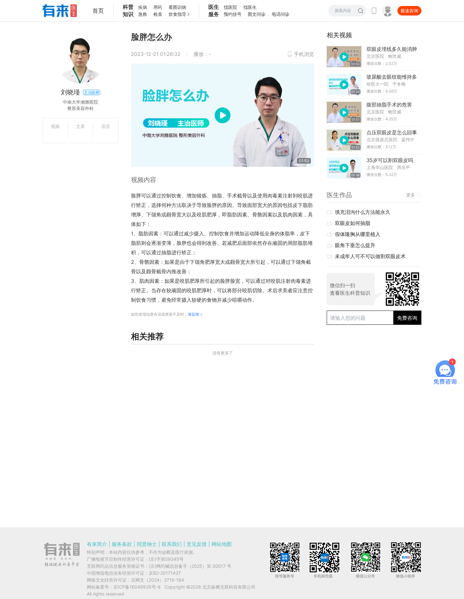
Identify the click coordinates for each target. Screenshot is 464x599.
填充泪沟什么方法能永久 (362, 212)
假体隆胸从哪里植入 (357, 234)
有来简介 (97, 544)
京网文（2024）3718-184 (157, 580)
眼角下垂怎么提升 (355, 245)
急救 (142, 14)
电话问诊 (280, 14)
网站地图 (221, 544)
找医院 (230, 7)
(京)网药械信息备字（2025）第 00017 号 (190, 566)
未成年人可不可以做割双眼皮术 (370, 256)
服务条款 (122, 544)
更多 (410, 194)
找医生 (250, 7)
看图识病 (177, 7)
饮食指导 (177, 14)
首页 (98, 10)
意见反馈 (197, 544)
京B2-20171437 (165, 573)
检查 (157, 14)
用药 (157, 7)
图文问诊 (256, 14)
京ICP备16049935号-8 (137, 587)
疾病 (142, 7)
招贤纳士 (147, 544)
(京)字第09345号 (166, 559)
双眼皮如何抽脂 (352, 223)
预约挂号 (232, 14)
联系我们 (172, 544)
